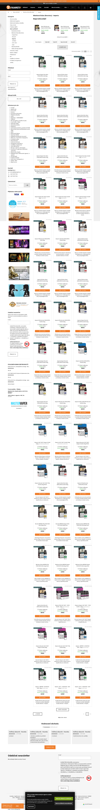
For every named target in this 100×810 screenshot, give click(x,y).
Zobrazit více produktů (62, 37)
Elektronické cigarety (15, 21)
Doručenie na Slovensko (16, 113)
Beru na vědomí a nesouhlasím (64, 803)
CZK (73, 7)
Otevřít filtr (62, 47)
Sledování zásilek (15, 123)
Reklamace (13, 126)
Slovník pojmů (14, 156)
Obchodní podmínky (15, 125)
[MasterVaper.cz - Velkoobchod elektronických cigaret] (19, 403)
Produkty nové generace (15, 60)
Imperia (14, 39)
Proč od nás (13, 110)
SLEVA (12, 116)
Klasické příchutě (15, 46)
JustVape (14, 41)
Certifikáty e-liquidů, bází (16, 145)
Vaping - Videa (14, 160)
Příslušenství (13, 54)
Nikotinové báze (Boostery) (18, 33)
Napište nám (13, 109)
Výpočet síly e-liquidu (15, 152)
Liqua (13, 45)
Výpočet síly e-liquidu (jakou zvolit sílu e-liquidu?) (18, 392)
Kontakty (12, 796)
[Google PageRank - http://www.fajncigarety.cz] (17, 809)
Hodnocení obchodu (15, 142)
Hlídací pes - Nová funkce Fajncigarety (19, 138)
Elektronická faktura (15, 133)
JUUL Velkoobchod (15, 146)
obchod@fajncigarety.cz (15, 172)
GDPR (12, 132)
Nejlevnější (47, 42)
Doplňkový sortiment (14, 58)
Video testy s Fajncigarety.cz (17, 159)
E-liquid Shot (14, 35)
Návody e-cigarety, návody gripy (18, 148)
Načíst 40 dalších (62, 709)
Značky (11, 62)
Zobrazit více (50, 747)
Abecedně (73, 42)
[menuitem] (25, 7)
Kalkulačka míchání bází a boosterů (18, 136)
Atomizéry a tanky (14, 50)
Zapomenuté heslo (12, 89)
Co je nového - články (15, 122)
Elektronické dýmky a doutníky (17, 23)
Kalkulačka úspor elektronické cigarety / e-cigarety (20, 154)
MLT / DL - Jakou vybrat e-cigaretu (81, 797)
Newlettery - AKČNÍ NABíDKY (17, 118)
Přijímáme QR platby (15, 115)
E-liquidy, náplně (13, 27)
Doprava (13, 112)
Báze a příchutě (14, 29)
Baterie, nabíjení (13, 52)
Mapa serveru (14, 162)
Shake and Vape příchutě (17, 48)
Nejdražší (55, 42)
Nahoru (38, 714)
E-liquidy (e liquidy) (15, 157)
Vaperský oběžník (15, 135)
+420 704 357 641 (14, 174)
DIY (10, 56)
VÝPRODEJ (18, 797)
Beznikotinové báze (16, 31)
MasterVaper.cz (19, 408)
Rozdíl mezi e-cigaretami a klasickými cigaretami (19, 149)
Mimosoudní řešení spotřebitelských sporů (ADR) (20, 130)
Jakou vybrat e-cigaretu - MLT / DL (16, 395)
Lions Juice (14, 43)
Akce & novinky (13, 19)
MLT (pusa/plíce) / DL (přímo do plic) (18, 120)
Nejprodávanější (64, 42)
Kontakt (12, 108)
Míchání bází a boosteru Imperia (25, 799)
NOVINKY (89, 796)
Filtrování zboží (14, 140)
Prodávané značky (15, 139)
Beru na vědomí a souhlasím (63, 798)
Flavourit (14, 37)
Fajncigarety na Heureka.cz (17, 143)
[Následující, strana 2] (87, 714)
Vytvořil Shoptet (88, 804)
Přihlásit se (13, 84)
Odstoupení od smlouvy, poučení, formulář (20, 128)
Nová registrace (11, 87)
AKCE (14, 797)
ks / (19, 99)
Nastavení (31, 806)
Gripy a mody (13, 25)
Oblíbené (13, 119)
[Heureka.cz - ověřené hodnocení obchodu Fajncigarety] (19, 204)
